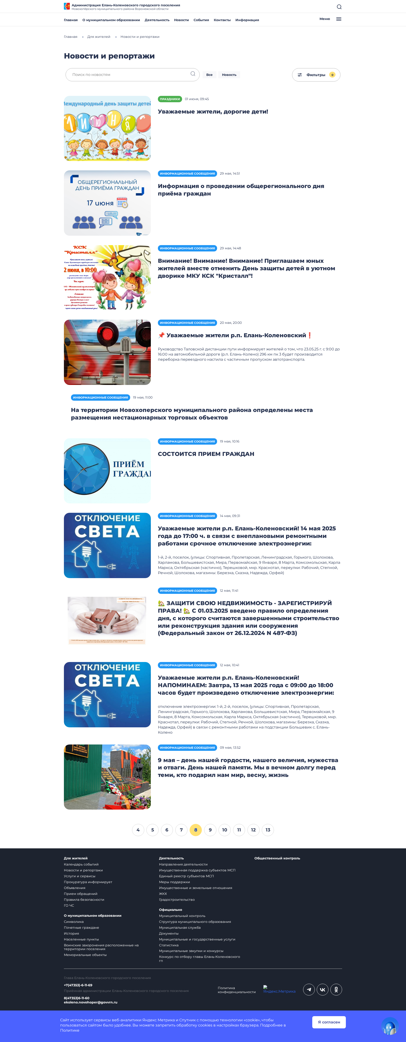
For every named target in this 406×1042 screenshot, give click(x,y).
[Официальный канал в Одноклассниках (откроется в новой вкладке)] (336, 989)
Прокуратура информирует (88, 882)
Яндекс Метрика (158, 1020)
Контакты (222, 20)
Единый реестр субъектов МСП (186, 876)
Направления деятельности (183, 864)
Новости (181, 20)
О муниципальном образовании (111, 20)
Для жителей (76, 858)
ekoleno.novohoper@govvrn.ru (90, 1002)
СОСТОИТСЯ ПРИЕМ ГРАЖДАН (206, 453)
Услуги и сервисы (79, 876)
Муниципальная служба (180, 927)
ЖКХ (163, 894)
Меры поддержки (174, 882)
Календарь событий (81, 864)
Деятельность (157, 20)
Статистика (169, 945)
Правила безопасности (84, 899)
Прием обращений (81, 894)
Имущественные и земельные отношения (195, 888)
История (71, 933)
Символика (74, 922)
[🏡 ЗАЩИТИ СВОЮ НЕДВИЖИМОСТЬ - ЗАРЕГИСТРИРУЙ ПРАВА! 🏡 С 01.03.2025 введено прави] (107, 620)
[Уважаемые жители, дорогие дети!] (107, 128)
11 (239, 830)
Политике (69, 1030)
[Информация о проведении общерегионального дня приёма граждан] (107, 202)
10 (224, 830)
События (201, 20)
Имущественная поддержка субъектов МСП (197, 870)
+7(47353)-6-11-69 (78, 985)
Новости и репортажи (83, 870)
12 (253, 830)
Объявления (74, 888)
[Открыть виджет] (390, 1026)
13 (268, 830)
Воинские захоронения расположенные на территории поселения (101, 947)
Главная (71, 20)
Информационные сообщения (187, 173)
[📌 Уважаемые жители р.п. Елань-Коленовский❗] (107, 352)
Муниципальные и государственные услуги (197, 939)
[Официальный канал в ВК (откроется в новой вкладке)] (322, 989)
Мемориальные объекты (85, 955)
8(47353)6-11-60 (77, 998)
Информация (247, 20)
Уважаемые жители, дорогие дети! (213, 111)
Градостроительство (177, 899)
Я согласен (329, 1022)
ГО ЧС (69, 905)
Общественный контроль (277, 858)
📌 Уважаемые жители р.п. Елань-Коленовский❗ (235, 335)
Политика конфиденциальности (237, 990)
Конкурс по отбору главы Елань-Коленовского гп (199, 959)
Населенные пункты (81, 939)
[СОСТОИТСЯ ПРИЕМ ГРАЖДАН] (107, 470)
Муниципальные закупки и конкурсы (191, 951)
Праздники (170, 99)
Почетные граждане (81, 927)
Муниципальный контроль (182, 916)
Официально (170, 910)
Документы (169, 933)
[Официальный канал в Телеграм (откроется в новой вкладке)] (309, 989)
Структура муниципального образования (195, 922)
